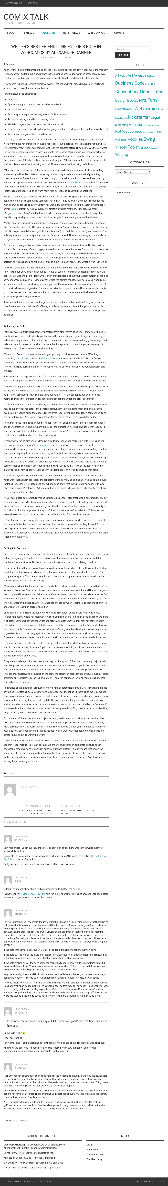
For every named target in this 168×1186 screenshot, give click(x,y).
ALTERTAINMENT (14, 3)
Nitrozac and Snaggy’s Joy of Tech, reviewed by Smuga (35, 812)
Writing (121, 154)
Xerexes (8, 1157)
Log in (89, 1144)
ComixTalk (150, 84)
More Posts (28, 787)
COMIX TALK (33, 3)
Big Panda (151, 76)
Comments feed (95, 1154)
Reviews (28, 32)
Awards (140, 75)
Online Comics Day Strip (33, 894)
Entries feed (92, 1149)
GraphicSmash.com (77, 182)
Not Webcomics (128, 131)
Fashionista (143, 1182)
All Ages (121, 76)
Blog (10, 32)
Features (49, 32)
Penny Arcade (147, 132)
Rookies (135, 139)
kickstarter (139, 117)
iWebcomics (146, 109)
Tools (133, 147)
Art (130, 75)
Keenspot (124, 118)
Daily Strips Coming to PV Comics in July (78, 812)
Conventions (127, 91)
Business (124, 83)
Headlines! (124, 109)
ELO (130, 100)
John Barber (22, 358)
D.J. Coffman (10, 1167)
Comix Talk (26, 17)
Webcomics (96, 32)
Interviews (71, 32)
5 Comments (66, 57)
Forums (118, 32)
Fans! (153, 100)
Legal (155, 117)
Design (121, 100)
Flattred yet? (47, 1153)
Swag (149, 139)
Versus (143, 147)
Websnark (153, 148)
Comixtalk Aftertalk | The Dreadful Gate (24, 1144)
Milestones (137, 124)
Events (140, 100)
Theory (121, 147)
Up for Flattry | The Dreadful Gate (21, 1153)
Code (139, 83)
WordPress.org (94, 1159)
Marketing (121, 125)
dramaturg (44, 445)
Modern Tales (153, 125)
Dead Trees (151, 91)
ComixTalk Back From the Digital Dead (35, 1157)
